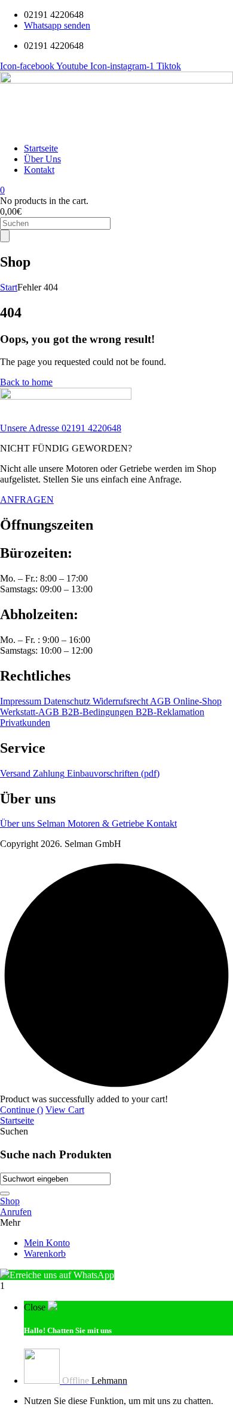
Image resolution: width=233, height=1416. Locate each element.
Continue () (21, 1110)
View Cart (64, 1110)
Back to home (26, 382)
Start (8, 287)
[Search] (5, 236)
